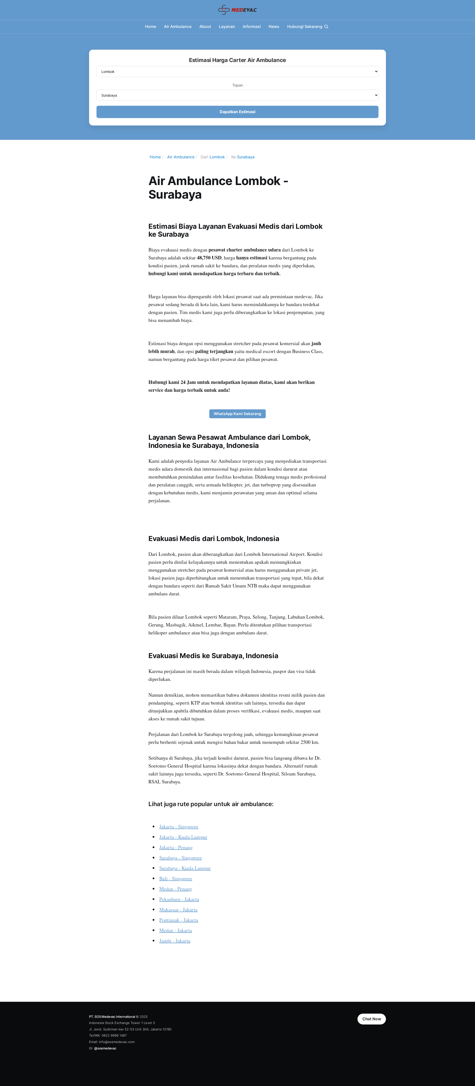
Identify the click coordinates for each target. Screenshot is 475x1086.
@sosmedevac (105, 1048)
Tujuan (237, 85)
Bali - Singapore (175, 878)
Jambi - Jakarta (174, 940)
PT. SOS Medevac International (112, 1017)
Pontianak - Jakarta (178, 920)
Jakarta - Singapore (178, 826)
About (205, 26)
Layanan (227, 26)
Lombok (217, 156)
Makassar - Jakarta (178, 909)
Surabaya (246, 156)
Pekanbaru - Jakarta (179, 899)
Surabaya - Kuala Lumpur (185, 868)
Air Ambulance (177, 26)
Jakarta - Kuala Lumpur (183, 837)
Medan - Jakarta (175, 930)
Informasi (252, 26)
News (274, 26)
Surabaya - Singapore (180, 857)
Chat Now (371, 1018)
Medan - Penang (175, 888)
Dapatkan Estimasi (237, 111)
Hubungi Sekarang (304, 26)
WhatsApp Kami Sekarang (237, 413)
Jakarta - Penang (176, 847)
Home (150, 26)
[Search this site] (326, 27)
